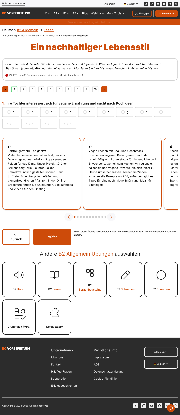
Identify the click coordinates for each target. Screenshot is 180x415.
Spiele (54, 326)
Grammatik (18, 326)
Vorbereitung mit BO (13, 35)
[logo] (16, 13)
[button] (68, 217)
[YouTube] (151, 405)
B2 (43, 35)
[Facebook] (164, 4)
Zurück (16, 239)
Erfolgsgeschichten (64, 385)
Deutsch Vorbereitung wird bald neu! (90, 22)
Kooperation (59, 378)
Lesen (52, 35)
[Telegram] (170, 4)
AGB (97, 364)
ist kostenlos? (166, 13)
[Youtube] (158, 4)
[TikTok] (146, 4)
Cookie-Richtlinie (105, 378)
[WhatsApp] (176, 4)
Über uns (57, 357)
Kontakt (56, 364)
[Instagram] (152, 4)
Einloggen (144, 13)
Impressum (101, 357)
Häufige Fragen (61, 371)
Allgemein (33, 35)
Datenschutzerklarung (108, 371)
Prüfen (52, 237)
